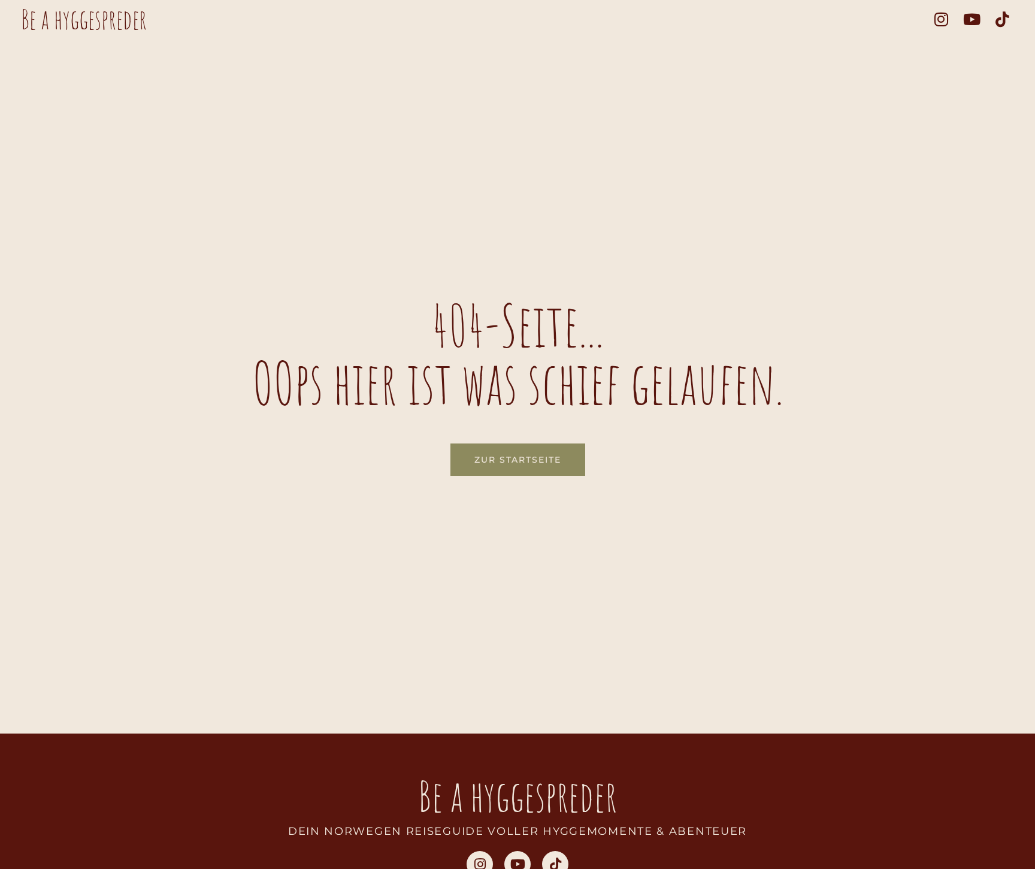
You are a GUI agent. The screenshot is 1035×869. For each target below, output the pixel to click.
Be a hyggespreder (84, 19)
